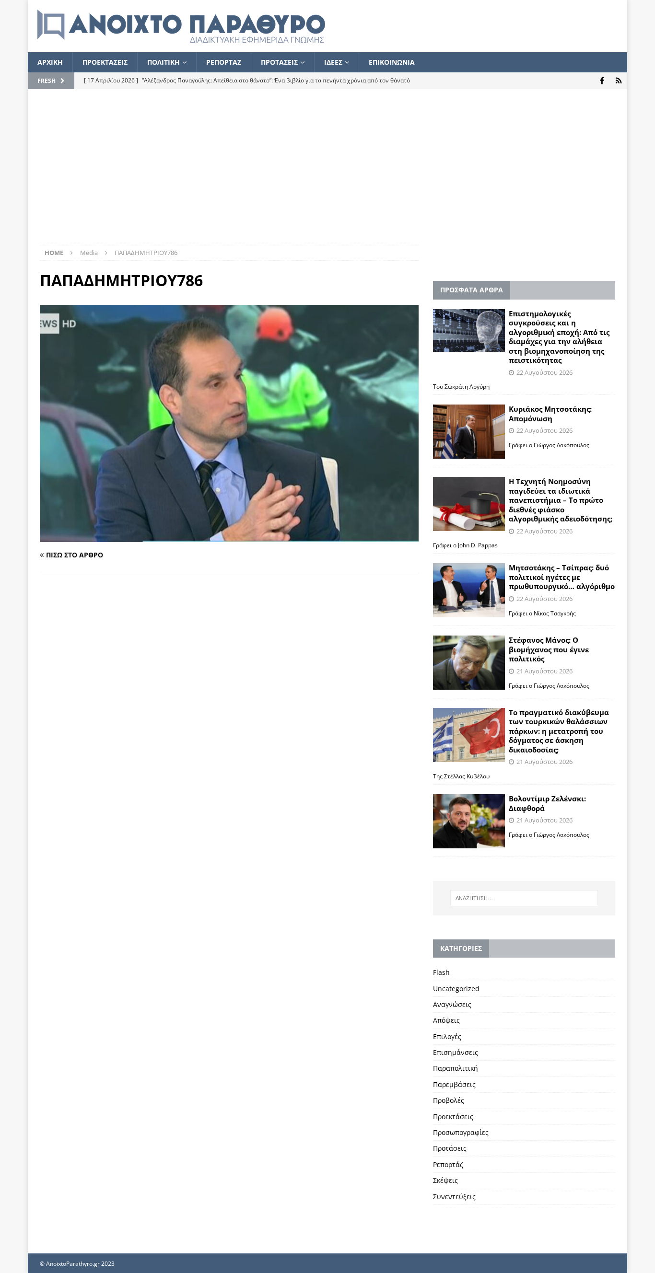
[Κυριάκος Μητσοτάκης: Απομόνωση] (469, 432)
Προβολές (448, 1100)
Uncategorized (456, 988)
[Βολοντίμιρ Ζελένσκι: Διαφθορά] (469, 821)
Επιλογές (447, 1036)
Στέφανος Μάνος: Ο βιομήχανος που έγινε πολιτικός (549, 649)
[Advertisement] (327, 173)
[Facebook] (602, 80)
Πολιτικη (163, 62)
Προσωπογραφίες (461, 1132)
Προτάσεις (450, 1148)
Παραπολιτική (455, 1068)
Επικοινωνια (392, 62)
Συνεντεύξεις (454, 1196)
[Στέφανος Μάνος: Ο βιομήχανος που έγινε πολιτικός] (469, 663)
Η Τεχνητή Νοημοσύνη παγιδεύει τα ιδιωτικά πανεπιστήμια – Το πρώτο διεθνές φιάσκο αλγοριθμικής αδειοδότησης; (560, 499)
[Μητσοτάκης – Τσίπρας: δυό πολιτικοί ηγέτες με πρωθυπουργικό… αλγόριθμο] (469, 590)
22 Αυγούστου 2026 (544, 372)
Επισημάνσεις (455, 1052)
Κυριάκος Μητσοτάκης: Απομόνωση (550, 413)
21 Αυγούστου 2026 (544, 671)
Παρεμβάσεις (454, 1084)
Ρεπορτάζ (448, 1164)
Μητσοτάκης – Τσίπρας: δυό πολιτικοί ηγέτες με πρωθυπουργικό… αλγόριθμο (562, 577)
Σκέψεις (445, 1180)
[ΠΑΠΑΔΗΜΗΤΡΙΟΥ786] (229, 536)
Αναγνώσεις (452, 1004)
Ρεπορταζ (223, 62)
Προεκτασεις (105, 62)
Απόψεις (446, 1020)
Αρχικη (50, 62)
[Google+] (618, 80)
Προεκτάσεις (453, 1116)
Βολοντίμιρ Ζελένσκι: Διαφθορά (547, 803)
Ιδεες (333, 62)
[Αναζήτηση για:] (524, 898)
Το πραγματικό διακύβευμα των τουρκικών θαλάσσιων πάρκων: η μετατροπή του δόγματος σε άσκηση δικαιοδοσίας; (559, 730)
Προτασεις (279, 62)
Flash (441, 972)
